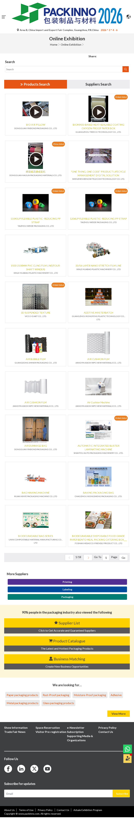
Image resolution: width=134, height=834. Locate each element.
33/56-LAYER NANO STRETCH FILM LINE (98, 265)
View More (118, 713)
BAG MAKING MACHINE (36, 492)
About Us (9, 809)
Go (123, 557)
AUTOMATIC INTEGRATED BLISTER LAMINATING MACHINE (98, 447)
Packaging (67, 596)
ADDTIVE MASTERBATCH (98, 312)
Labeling (67, 589)
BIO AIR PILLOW (35, 124)
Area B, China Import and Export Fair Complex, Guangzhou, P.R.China (59, 29)
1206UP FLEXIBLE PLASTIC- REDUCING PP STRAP (98, 218)
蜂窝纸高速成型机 (35, 171)
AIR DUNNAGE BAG (35, 445)
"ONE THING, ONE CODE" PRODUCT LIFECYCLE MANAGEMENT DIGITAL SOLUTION (98, 173)
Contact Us (63, 809)
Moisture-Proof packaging (90, 695)
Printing (67, 581)
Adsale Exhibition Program (87, 809)
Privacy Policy (45, 809)
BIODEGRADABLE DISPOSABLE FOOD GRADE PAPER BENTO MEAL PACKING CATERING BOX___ (98, 537)
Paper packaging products (22, 695)
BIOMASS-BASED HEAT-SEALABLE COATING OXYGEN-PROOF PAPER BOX (98, 126)
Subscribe (122, 793)
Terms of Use (26, 809)
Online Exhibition (71, 44)
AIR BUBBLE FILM (36, 359)
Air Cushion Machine (98, 402)
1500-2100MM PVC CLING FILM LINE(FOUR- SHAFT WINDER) (36, 267)
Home (53, 44)
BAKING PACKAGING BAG (98, 492)
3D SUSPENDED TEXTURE (35, 312)
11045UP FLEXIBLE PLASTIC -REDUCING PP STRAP (36, 220)
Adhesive (116, 695)
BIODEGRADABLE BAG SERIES (35, 535)
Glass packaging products (58, 703)
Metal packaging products (22, 703)
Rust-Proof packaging (56, 695)
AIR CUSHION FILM (98, 359)
